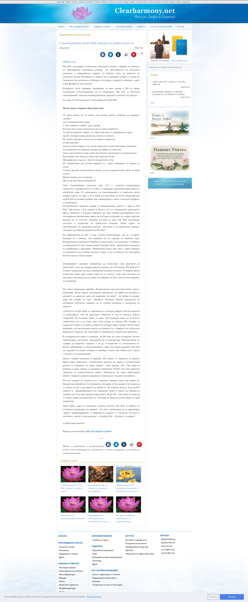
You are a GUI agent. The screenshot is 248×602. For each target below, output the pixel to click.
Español (104, 2)
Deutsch (75, 2)
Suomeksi (111, 2)
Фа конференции (67, 574)
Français (82, 2)
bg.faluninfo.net (168, 542)
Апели (62, 581)
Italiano (132, 2)
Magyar (126, 2)
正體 (58, 2)
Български (90, 2)
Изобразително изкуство (137, 547)
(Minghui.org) (69, 61)
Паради (62, 578)
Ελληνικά (119, 2)
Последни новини (67, 567)
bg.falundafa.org (168, 539)
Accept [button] (231, 597)
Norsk (145, 2)
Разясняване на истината (71, 571)
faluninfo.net (166, 546)
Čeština (97, 2)
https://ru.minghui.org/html (98, 431)
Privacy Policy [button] (94, 597)
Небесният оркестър (68, 584)
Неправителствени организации (107, 557)
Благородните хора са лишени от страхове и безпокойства (98, 488)
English (67, 2)
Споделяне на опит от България (107, 584)
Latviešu (139, 2)
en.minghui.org (167, 549)
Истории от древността (136, 540)
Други (61, 557)
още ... (152, 102)
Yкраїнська (186, 2)
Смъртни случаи (66, 547)
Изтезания (64, 550)
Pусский (164, 2)
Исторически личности (136, 543)
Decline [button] (213, 597)
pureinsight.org (168, 553)
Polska (151, 2)
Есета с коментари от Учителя (106, 574)
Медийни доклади (67, 588)
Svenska (172, 2)
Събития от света (100, 540)
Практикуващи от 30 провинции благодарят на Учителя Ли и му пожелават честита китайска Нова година (128, 491)
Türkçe (178, 2)
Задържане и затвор (68, 553)
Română (157, 2)
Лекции (154, 74)
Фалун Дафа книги (180, 60)
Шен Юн (129, 550)
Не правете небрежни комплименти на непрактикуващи (125, 518)
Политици (96, 560)
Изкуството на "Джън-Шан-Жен (140, 553)
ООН (94, 553)
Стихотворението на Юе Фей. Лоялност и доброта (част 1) (72, 488)
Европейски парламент (103, 550)
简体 (62, 2)
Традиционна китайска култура (74, 34)
